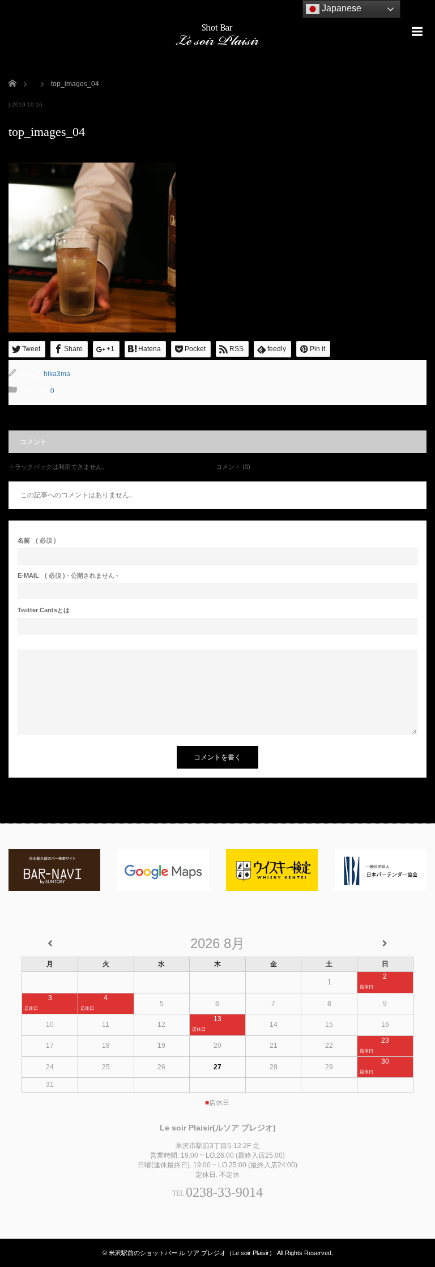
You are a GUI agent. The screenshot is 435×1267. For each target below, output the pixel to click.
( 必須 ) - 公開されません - (68, 575)
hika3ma (57, 374)
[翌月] (385, 944)
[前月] (50, 944)
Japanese (340, 8)
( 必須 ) (37, 540)
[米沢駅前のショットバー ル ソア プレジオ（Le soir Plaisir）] (217, 33)
